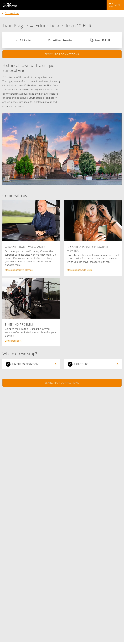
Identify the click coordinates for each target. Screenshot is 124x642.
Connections (12, 13)
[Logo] (9, 5)
